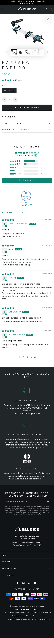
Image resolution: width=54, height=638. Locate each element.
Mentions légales (42, 619)
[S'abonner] (48, 501)
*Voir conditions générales (27, 413)
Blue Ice (20, 606)
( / (26, 589)
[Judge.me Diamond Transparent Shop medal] (26, 196)
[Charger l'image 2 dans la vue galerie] (20, 52)
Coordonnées (39, 616)
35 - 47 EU (9, 91)
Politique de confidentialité (17, 613)
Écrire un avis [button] (26, 180)
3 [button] (28, 357)
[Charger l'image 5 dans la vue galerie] (40, 52)
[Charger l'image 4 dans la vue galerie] (33, 52)
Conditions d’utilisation (41, 613)
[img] (8, 220)
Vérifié (25, 205)
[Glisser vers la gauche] (4, 2)
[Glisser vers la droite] (50, 2)
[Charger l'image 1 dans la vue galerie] (14, 52)
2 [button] (23, 357)
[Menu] (2, 9)
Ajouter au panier (27, 107)
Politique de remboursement (27, 609)
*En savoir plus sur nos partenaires (27, 478)
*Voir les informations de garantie (27, 447)
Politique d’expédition (21, 616)
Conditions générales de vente (19, 619)
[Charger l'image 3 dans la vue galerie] (27, 52)
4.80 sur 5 (34, 152)
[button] (47, 9)
